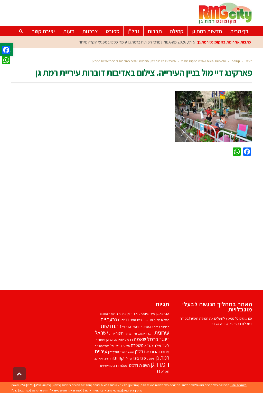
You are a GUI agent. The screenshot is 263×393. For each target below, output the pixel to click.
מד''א (148, 345)
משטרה (137, 345)
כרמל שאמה (146, 339)
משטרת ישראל (120, 345)
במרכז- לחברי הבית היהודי (106, 390)
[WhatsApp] (6, 60)
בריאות (123, 319)
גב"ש (30, 385)
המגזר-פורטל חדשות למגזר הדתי (160, 385)
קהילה (128, 358)
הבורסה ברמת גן (160, 327)
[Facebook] (6, 50)
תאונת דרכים (119, 365)
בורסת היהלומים (109, 314)
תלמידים (105, 366)
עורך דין (113, 352)
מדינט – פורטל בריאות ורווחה (110, 385)
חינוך (120, 333)
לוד (86, 390)
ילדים (112, 333)
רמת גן (160, 364)
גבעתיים (108, 319)
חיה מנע (142, 333)
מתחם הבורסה (157, 352)
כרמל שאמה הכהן (119, 339)
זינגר (150, 333)
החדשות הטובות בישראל (76, 385)
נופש (131, 352)
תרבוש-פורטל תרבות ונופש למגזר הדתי (205, 385)
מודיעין (133, 385)
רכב (96, 358)
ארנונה (122, 314)
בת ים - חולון (42, 385)
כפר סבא (24, 390)
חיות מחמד (130, 333)
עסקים (151, 358)
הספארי (146, 327)
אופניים (143, 313)
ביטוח (146, 320)
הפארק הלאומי (131, 327)
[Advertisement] (131, 221)
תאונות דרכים (139, 365)
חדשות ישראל (40, 390)
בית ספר (136, 319)
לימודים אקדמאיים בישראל (66, 390)
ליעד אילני (161, 345)
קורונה (117, 357)
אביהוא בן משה (158, 313)
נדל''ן (140, 351)
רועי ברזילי (105, 358)
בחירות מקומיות (159, 320)
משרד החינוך (102, 346)
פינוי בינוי (139, 358)
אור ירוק (132, 313)
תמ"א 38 (163, 371)
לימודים (101, 340)
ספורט (123, 352)
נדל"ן (14, 390)
